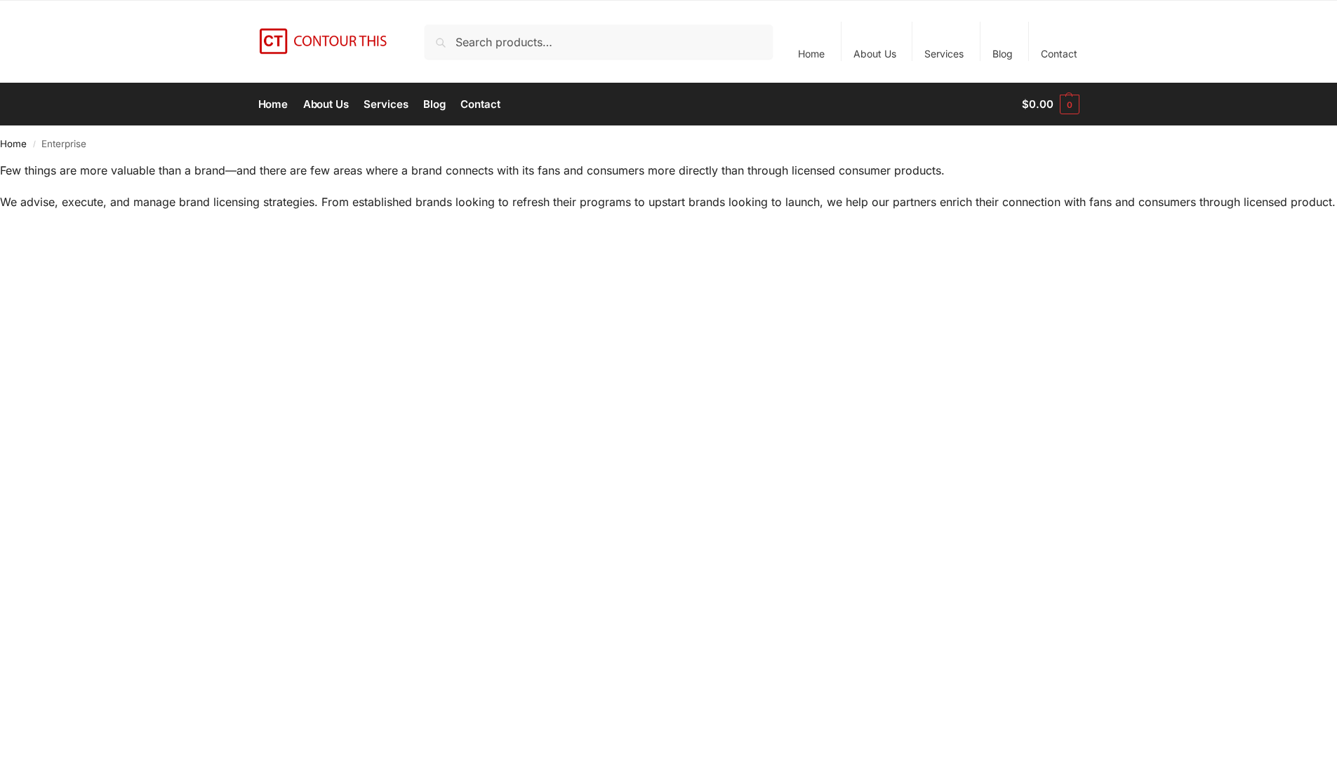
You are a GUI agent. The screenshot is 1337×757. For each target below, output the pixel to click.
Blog (1002, 54)
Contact (1059, 54)
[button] (1050, 104)
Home (811, 54)
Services (944, 54)
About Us (874, 54)
